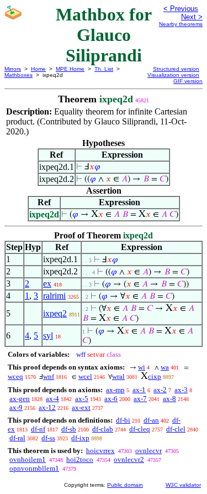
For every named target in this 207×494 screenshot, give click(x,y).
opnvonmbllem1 (34, 468)
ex (47, 283)
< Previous (180, 8)
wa (165, 367)
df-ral (17, 438)
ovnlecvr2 (129, 459)
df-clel (175, 429)
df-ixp (80, 438)
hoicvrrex (100, 450)
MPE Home (70, 69)
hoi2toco (79, 459)
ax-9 (16, 407)
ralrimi (54, 295)
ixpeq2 (55, 313)
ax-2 (160, 390)
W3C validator (183, 485)
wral (118, 376)
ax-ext (81, 407)
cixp (154, 376)
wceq (15, 376)
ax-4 (52, 398)
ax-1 (139, 390)
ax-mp (115, 390)
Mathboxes (18, 75)
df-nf (38, 429)
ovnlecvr (148, 450)
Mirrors (12, 69)
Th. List (103, 69)
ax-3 (181, 390)
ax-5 (81, 398)
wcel (85, 376)
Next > (192, 17)
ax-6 (111, 398)
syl (48, 335)
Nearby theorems (181, 24)
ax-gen (19, 398)
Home (38, 69)
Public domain (125, 485)
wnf (48, 376)
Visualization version (173, 75)
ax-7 (140, 398)
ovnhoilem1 (27, 459)
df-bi (123, 420)
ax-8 (169, 398)
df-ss (48, 438)
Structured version (176, 69)
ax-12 (47, 407)
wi (141, 367)
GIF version (188, 81)
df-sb (68, 429)
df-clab (102, 429)
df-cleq (139, 429)
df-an (151, 420)
